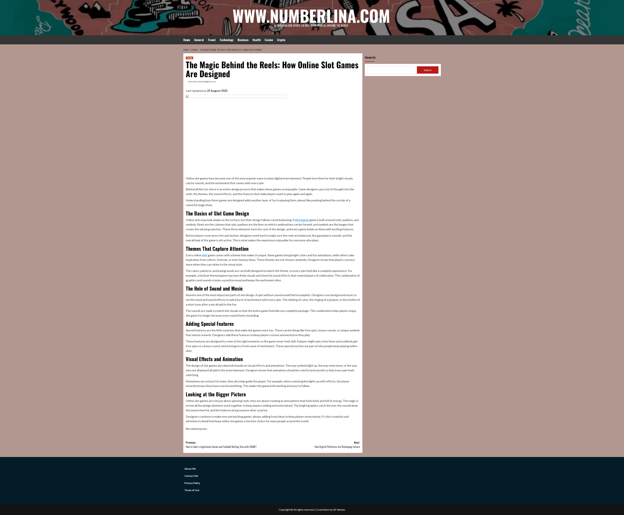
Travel (211, 40)
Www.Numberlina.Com (311, 15)
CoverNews (322, 509)
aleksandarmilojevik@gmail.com (202, 81)
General (199, 40)
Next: (337, 445)
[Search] (439, 39)
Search (370, 57)
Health (257, 40)
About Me (190, 468)
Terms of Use (191, 490)
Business (243, 40)
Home (186, 40)
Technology (227, 40)
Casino (269, 40)
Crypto (281, 40)
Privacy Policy (192, 483)
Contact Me (191, 475)
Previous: (221, 445)
